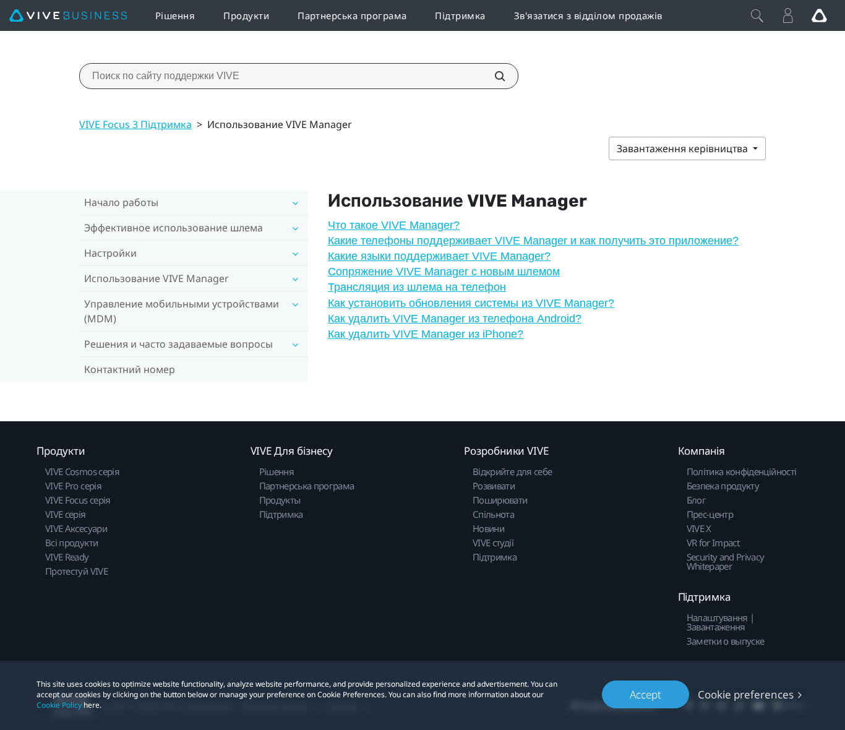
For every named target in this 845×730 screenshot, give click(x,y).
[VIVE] (68, 15)
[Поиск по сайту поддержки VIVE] (493, 76)
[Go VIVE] (819, 15)
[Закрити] (757, 15)
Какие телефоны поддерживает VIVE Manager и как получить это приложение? (533, 240)
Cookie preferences (746, 694)
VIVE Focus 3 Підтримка (135, 124)
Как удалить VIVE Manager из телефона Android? (454, 318)
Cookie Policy (59, 705)
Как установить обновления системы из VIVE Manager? (471, 303)
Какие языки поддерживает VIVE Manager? (439, 256)
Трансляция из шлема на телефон (417, 287)
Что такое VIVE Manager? (394, 225)
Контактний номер (129, 369)
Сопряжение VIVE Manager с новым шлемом (444, 271)
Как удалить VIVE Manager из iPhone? (425, 334)
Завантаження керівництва (683, 148)
